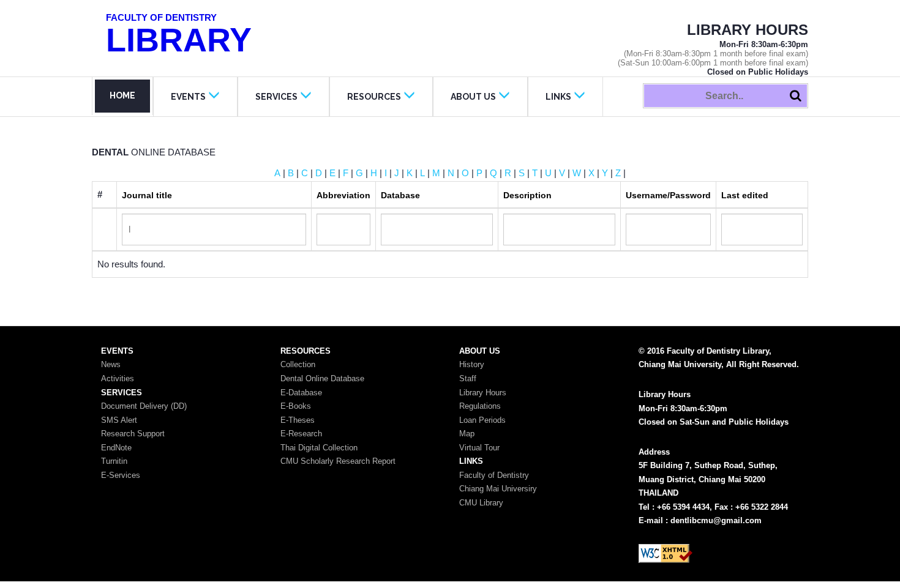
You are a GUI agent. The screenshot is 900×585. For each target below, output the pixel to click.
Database (400, 195)
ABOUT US (473, 97)
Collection (297, 364)
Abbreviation (343, 195)
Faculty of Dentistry (494, 475)
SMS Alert (119, 420)
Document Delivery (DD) (144, 406)
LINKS (558, 97)
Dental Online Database (322, 378)
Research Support (133, 433)
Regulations (480, 406)
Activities (117, 378)
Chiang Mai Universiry (498, 488)
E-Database (301, 392)
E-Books (295, 406)
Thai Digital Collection (319, 447)
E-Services (120, 475)
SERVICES (276, 97)
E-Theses (297, 420)
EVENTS (188, 97)
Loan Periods (482, 420)
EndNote (116, 447)
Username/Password (668, 195)
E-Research (301, 433)
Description (527, 195)
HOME (122, 95)
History (471, 364)
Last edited (744, 195)
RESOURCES (374, 97)
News (111, 364)
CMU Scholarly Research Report (338, 461)
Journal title (147, 195)
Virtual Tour (479, 447)
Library (179, 35)
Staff (467, 378)
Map (466, 433)
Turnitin (114, 461)
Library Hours (482, 392)
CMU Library (481, 502)
